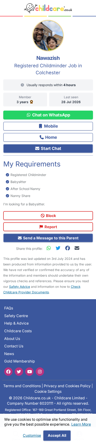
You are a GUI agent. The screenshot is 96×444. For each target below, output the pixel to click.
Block (50, 215)
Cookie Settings (48, 391)
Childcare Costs (18, 331)
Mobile (50, 126)
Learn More (81, 424)
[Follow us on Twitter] (19, 371)
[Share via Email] (77, 248)
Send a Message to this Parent (50, 238)
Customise (32, 435)
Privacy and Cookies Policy (67, 386)
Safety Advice (19, 286)
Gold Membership (19, 361)
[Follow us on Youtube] (29, 371)
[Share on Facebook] (68, 248)
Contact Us (13, 346)
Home (50, 137)
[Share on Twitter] (59, 248)
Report (50, 226)
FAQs (8, 308)
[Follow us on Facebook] (8, 371)
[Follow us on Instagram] (40, 371)
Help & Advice (16, 323)
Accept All (57, 435)
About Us (12, 338)
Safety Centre (16, 316)
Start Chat (50, 148)
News (9, 354)
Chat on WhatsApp (50, 114)
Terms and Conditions (22, 386)
